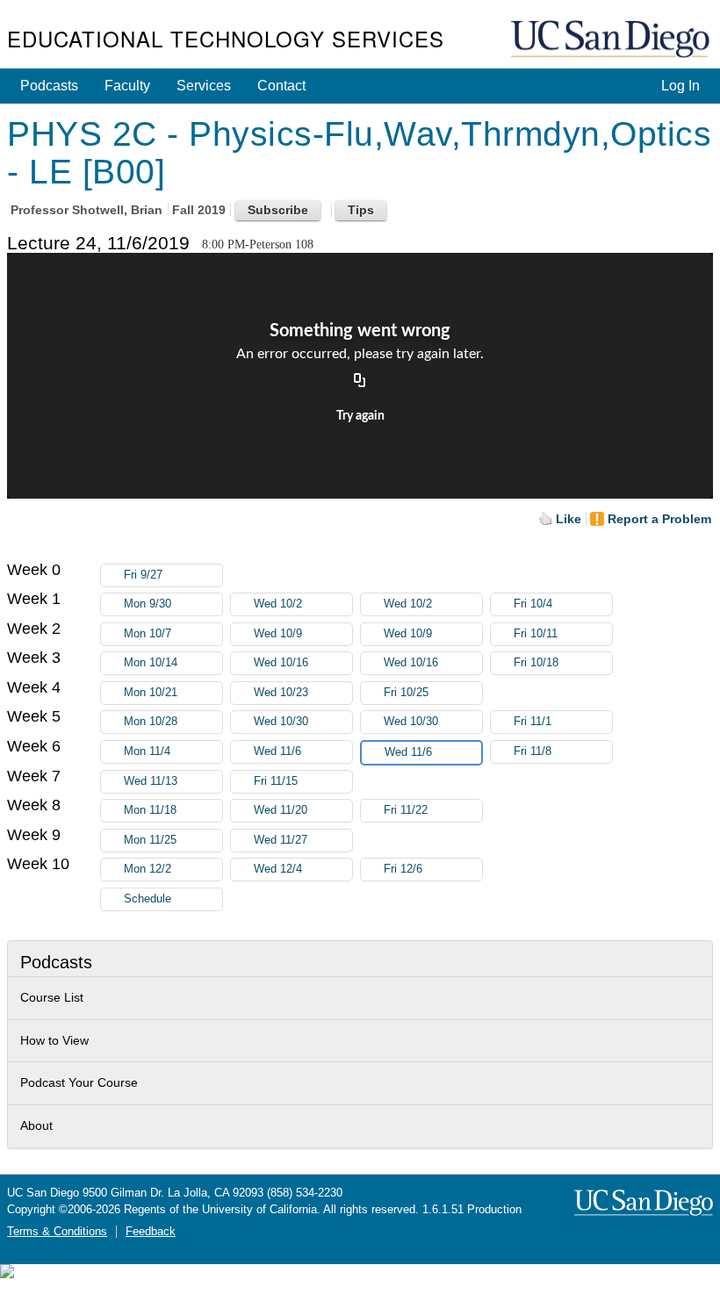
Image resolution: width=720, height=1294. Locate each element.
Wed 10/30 (281, 721)
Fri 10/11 (536, 634)
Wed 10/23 (281, 693)
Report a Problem (659, 519)
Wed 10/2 (278, 604)
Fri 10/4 (533, 604)
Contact (281, 85)
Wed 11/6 (277, 751)
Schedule (147, 899)
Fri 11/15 (276, 781)
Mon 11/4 (147, 751)
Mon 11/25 (150, 840)
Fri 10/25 (406, 693)
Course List (51, 997)
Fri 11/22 (406, 810)
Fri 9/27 (143, 575)
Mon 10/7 (147, 634)
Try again (360, 416)
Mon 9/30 (147, 604)
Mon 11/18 (150, 810)
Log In (680, 85)
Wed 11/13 (150, 781)
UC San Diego (612, 40)
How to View (54, 1040)
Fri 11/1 (532, 721)
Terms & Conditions (57, 1232)
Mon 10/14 (150, 663)
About (36, 1125)
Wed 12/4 (278, 869)
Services (203, 85)
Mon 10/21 (150, 693)
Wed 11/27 (280, 840)
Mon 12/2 (147, 869)
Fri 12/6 (403, 869)
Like (568, 519)
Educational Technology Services (225, 38)
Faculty (127, 85)
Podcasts (49, 85)
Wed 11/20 (280, 810)
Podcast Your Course (79, 1082)
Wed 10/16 (281, 663)
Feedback (151, 1232)
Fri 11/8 (532, 751)
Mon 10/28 (150, 721)
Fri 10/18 (536, 663)
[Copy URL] (360, 381)
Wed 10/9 (278, 634)
